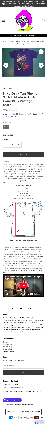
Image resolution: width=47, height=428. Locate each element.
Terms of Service (8, 351)
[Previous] (5, 65)
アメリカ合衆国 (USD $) (29, 412)
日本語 (10, 412)
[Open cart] (43, 20)
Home (4, 41)
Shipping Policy (8, 349)
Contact (5, 342)
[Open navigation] (4, 20)
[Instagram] (16, 308)
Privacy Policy (7, 344)
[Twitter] (21, 308)
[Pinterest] (25, 308)
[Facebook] (12, 308)
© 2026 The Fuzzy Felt (10, 404)
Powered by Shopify (26, 404)
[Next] (41, 65)
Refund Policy (7, 347)
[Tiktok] (34, 308)
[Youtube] (30, 308)
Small (6, 127)
